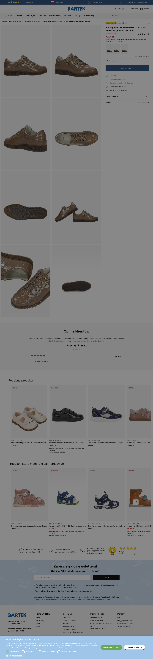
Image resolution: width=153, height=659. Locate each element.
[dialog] (76, 329)
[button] (51, 656)
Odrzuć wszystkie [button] (134, 647)
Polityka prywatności (66, 648)
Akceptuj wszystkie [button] (111, 647)
